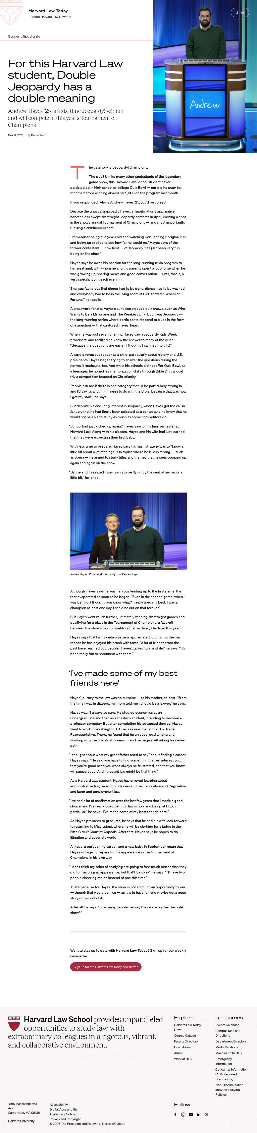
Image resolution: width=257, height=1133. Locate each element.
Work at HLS (183, 1059)
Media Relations (226, 1047)
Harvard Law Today (48, 10)
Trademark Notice (62, 1114)
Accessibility (59, 1104)
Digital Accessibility (64, 1109)
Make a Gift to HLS (228, 1053)
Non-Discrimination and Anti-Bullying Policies (229, 1089)
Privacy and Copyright (65, 1119)
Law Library (182, 1047)
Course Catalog (185, 1035)
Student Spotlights (24, 36)
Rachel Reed (38, 135)
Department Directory (231, 1041)
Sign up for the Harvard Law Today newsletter (106, 967)
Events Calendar (227, 1025)
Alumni (179, 1053)
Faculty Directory (186, 1041)
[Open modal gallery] (128, 531)
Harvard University (21, 1121)
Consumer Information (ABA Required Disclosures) (231, 1074)
